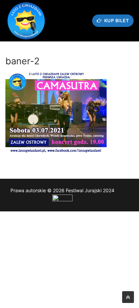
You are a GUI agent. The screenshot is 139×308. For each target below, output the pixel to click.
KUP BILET (116, 20)
